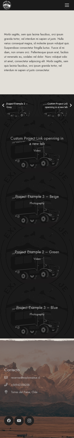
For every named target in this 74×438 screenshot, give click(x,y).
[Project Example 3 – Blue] (37, 311)
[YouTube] (19, 420)
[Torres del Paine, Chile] (7, 392)
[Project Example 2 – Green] (37, 255)
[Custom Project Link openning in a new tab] (37, 144)
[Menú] (67, 5)
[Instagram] (29, 420)
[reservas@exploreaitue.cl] (7, 378)
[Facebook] (9, 420)
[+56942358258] (7, 385)
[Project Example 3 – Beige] (37, 200)
